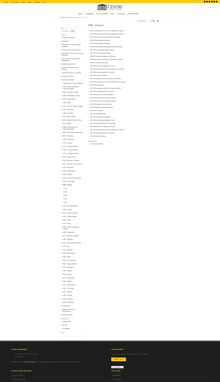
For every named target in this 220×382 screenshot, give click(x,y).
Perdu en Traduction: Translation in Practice (106, 59)
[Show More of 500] (63, 202)
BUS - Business (68, 136)
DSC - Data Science (69, 157)
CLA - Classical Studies (70, 146)
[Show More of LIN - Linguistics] (62, 249)
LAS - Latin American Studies (72, 243)
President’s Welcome (68, 37)
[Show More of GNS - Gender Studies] (62, 216)
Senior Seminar (98, 136)
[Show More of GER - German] (62, 209)
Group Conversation (99, 62)
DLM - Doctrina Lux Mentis (71, 160)
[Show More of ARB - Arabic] (62, 102)
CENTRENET (116, 375)
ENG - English (67, 174)
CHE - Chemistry (68, 139)
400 (65, 199)
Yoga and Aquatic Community (102, 72)
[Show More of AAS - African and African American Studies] (62, 86)
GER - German (67, 209)
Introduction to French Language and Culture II (107, 34)
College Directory (67, 314)
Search (73, 31)
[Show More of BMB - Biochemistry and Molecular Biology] (62, 127)
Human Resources (18, 375)
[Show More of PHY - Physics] (62, 270)
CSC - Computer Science (71, 153)
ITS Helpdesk (116, 379)
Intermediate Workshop (100, 40)
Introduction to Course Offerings (72, 83)
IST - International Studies (71, 236)
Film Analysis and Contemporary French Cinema (108, 82)
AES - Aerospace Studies (71, 92)
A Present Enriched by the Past (71, 50)
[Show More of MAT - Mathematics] (62, 253)
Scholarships (66, 306)
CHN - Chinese (68, 143)
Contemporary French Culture (102, 50)
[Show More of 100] (63, 188)
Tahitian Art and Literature (101, 104)
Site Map (64, 325)
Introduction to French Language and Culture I (107, 31)
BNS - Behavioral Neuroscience (73, 132)
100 (65, 188)
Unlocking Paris (98, 113)
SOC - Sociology (68, 288)
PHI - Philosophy (68, 267)
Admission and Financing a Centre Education (72, 54)
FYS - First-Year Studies (70, 206)
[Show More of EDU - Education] (62, 167)
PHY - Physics (67, 271)
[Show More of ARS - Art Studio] (62, 113)
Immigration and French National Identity (105, 88)
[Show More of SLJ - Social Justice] (62, 284)
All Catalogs (65, 328)
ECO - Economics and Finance (72, 164)
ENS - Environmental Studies (72, 178)
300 (65, 195)
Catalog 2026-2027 (64, 17)
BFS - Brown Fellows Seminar (72, 120)
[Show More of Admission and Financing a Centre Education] (61, 53)
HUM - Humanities (68, 232)
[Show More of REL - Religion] (62, 281)
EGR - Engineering (69, 171)
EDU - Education (68, 167)
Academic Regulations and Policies (70, 68)
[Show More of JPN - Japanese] (62, 239)
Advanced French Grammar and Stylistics (105, 78)
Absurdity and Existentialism (101, 107)
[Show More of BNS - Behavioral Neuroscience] (62, 132)
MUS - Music (67, 257)
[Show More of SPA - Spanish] (62, 291)
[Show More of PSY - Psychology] (62, 277)
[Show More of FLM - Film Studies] (62, 181)
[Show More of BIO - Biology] (62, 123)
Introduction (65, 41)
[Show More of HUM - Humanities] (62, 232)
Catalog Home (66, 321)
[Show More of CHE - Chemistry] (62, 139)
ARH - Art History (68, 109)
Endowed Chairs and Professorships (68, 310)
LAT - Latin (66, 246)
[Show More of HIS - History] (62, 223)
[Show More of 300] (63, 195)
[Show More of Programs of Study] (61, 76)
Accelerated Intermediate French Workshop (106, 46)
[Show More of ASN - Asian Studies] (62, 116)
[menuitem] (6, 2)
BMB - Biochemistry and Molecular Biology (70, 128)
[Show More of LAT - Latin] (62, 246)
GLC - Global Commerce (70, 213)
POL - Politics (67, 274)
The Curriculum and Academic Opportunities (71, 59)
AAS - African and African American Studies (71, 87)
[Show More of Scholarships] (61, 305)
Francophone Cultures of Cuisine (103, 98)
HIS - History (67, 223)
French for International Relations (103, 101)
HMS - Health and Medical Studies (71, 228)
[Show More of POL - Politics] (62, 274)
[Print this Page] (158, 21)
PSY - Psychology (68, 278)
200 (65, 192)
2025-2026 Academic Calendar (71, 73)
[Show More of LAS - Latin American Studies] (62, 242)
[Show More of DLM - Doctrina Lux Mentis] (62, 160)
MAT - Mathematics (69, 253)
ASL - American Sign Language (72, 106)
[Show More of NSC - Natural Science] (62, 263)
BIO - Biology (67, 123)
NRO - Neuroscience (69, 260)
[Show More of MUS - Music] (62, 256)
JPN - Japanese (68, 239)
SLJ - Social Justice (69, 285)
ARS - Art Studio (68, 113)
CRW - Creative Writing (70, 150)
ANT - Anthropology (69, 99)
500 (65, 202)
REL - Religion (67, 281)
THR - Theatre (67, 295)
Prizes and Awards (67, 302)
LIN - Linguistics (68, 250)
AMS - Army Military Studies (71, 95)
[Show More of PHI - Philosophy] (62, 267)
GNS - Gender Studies (70, 216)
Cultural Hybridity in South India (102, 56)
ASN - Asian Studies (69, 116)
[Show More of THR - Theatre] (62, 295)
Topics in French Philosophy (101, 94)
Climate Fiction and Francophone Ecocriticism (107, 69)
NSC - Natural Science (70, 264)
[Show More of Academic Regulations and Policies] (61, 67)
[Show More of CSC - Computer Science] (62, 153)
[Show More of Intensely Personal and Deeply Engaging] (61, 44)
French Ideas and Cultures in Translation (105, 37)
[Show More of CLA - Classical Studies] (62, 146)
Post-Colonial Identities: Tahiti (102, 120)
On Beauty (96, 110)
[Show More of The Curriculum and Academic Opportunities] (61, 58)
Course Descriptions (74, 17)
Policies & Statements (19, 379)
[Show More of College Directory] (61, 314)
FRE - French (67, 185)
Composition (97, 85)
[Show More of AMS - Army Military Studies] (62, 95)
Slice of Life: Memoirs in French (102, 66)
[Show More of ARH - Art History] (62, 109)
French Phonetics (98, 75)
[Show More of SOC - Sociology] (62, 288)
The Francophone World (100, 53)
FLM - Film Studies (69, 181)
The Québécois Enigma (100, 117)
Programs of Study (67, 76)
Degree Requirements (68, 64)
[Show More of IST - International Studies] (62, 235)
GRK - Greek (67, 220)
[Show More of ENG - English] (62, 174)
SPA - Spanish (67, 292)
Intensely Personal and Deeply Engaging (71, 45)
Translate (122, 369)
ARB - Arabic (67, 102)
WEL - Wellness (68, 299)
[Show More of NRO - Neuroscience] (62, 260)
